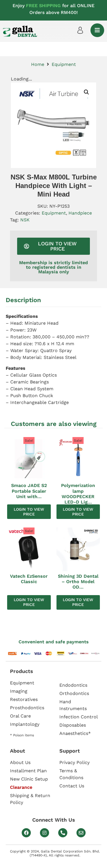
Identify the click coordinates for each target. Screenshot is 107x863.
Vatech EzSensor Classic (29, 578)
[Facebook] (26, 832)
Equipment (64, 64)
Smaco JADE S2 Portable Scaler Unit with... (29, 491)
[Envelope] (81, 832)
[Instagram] (44, 832)
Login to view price (29, 511)
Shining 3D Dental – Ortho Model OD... (78, 581)
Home (37, 64)
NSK (25, 220)
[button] (86, 92)
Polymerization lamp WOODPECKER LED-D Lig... (78, 494)
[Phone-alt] (62, 832)
